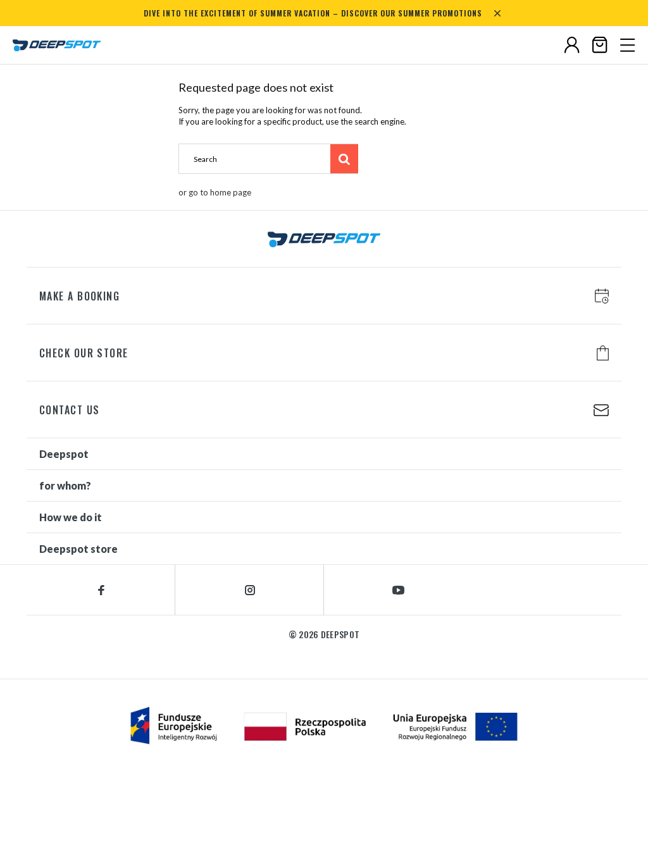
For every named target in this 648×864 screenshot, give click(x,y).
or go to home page (214, 192)
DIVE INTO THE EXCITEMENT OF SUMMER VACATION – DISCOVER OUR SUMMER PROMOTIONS (313, 13)
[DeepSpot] (57, 45)
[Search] (344, 158)
